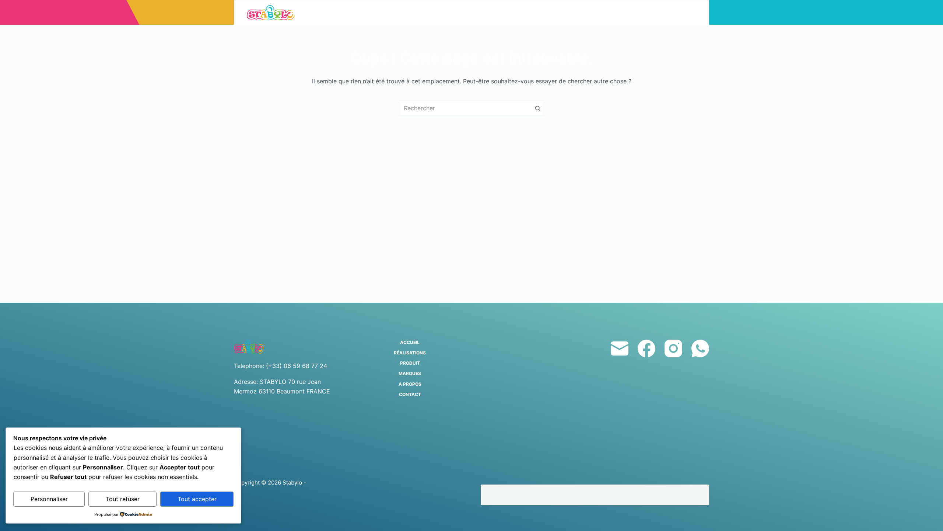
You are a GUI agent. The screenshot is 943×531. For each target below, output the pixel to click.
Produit (445, 12)
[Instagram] (673, 348)
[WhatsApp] (700, 348)
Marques (510, 12)
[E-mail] (619, 348)
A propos (570, 12)
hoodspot (503, 494)
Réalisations (377, 12)
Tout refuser (123, 499)
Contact (630, 12)
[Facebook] (646, 348)
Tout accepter (197, 499)
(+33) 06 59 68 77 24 (296, 365)
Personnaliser (49, 499)
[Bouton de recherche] (537, 108)
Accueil (310, 12)
